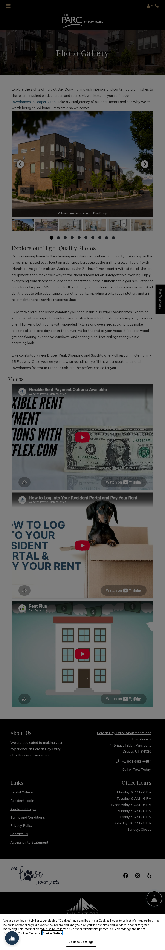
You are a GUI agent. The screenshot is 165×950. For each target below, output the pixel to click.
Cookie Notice (52, 933)
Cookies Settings (81, 942)
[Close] (158, 921)
